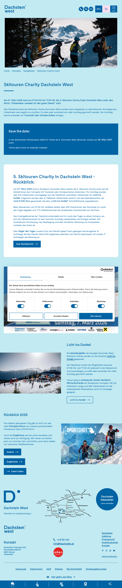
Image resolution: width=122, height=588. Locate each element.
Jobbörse (106, 536)
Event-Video (17, 471)
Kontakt (106, 545)
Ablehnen (26, 316)
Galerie (10, 452)
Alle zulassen (95, 316)
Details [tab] (61, 277)
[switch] (47, 306)
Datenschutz (36, 569)
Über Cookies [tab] (96, 277)
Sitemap (59, 569)
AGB (48, 569)
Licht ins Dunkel (77, 400)
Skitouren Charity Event (48, 71)
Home (7, 71)
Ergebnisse (12, 461)
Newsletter (107, 533)
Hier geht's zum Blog (61, 577)
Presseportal (108, 539)
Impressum (20, 569)
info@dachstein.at (63, 543)
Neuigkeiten (29, 71)
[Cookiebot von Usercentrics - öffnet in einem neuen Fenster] (102, 270)
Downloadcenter (110, 542)
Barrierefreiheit (74, 569)
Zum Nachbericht (24, 244)
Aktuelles (16, 71)
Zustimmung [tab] (25, 277)
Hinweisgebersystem (96, 569)
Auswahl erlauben (61, 316)
